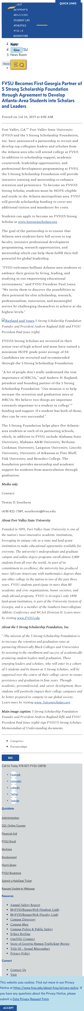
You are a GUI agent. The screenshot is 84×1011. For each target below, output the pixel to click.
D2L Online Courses (13, 825)
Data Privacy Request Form (30, 999)
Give (17, 50)
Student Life (22, 20)
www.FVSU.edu (28, 618)
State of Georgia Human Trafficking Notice (40, 944)
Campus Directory (23, 919)
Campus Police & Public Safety (31, 929)
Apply (14, 44)
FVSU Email (9, 841)
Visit (13, 974)
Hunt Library (9, 865)
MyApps (7, 849)
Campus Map (19, 924)
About (18, 4)
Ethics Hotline (20, 934)
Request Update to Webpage (18, 888)
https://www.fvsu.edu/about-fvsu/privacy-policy (45, 988)
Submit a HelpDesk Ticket (17, 881)
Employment (9, 857)
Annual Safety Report (25, 905)
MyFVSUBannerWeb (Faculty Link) (34, 915)
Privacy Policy (20, 953)
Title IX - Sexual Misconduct (30, 949)
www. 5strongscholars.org (52, 702)
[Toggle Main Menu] (18, 64)
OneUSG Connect (22, 939)
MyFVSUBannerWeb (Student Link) (34, 910)
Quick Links (68, 3)
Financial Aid (9, 833)
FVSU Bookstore (11, 873)
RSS (10, 757)
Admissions (21, 14)
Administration (10, 818)
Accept (8, 1007)
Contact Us (18, 970)
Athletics (20, 25)
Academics (21, 9)
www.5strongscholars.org (37, 221)
